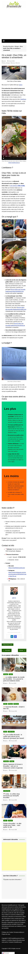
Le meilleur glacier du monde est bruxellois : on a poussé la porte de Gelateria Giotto (14, 679)
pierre (4, 61)
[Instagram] (15, 636)
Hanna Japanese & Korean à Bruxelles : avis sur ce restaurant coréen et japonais (13, 766)
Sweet (10, 674)
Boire (4, 63)
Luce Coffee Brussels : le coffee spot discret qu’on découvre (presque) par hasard (13, 736)
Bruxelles (11, 46)
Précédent (7, 650)
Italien (5, 703)
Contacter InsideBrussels (15, 942)
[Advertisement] (14, 23)
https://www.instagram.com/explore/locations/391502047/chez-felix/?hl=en (17, 574)
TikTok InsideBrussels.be (14, 162)
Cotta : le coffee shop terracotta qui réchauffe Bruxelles (11, 795)
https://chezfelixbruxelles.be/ (16, 568)
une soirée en (17, 185)
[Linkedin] (12, 636)
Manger (17, 46)
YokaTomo (23, 99)
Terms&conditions (18, 932)
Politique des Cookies (8, 932)
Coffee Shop (11, 731)
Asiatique (6, 761)
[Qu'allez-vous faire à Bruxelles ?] (14, 888)
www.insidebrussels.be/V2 (13, 632)
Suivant (21, 650)
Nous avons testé (8, 644)
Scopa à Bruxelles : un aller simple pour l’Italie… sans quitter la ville (12, 825)
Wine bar (13, 63)
